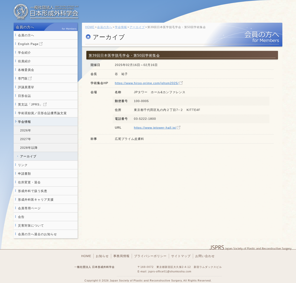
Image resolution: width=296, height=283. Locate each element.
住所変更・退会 (29, 182)
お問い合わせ (205, 256)
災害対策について (31, 225)
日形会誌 (24, 96)
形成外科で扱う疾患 (32, 191)
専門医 (23, 78)
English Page (28, 44)
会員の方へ (26, 35)
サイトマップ (181, 256)
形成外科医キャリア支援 (36, 199)
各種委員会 (26, 70)
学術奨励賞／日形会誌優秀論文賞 (42, 113)
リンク (23, 165)
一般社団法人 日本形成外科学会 (46, 12)
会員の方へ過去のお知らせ (37, 234)
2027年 (25, 139)
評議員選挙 (26, 87)
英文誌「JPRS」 (30, 104)
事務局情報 (121, 256)
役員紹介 (24, 61)
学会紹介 (24, 52)
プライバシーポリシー (150, 256)
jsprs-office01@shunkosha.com (169, 271)
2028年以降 (29, 147)
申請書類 (24, 173)
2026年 (25, 130)
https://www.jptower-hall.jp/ (155, 127)
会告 (21, 217)
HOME (89, 27)
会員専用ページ (29, 208)
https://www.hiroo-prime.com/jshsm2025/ (147, 83)
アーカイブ (28, 156)
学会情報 (24, 121)
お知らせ (102, 256)
